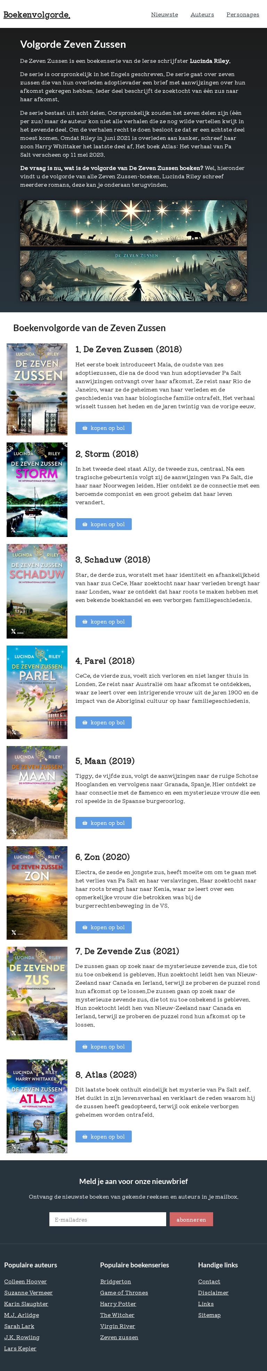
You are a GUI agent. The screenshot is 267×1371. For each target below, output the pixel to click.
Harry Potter (118, 1303)
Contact (209, 1281)
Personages (243, 14)
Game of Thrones (124, 1292)
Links (206, 1303)
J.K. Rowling (22, 1337)
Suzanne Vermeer (28, 1292)
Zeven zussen (119, 1337)
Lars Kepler (20, 1348)
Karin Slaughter (26, 1303)
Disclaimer (213, 1292)
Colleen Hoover (25, 1281)
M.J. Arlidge (21, 1314)
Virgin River (117, 1325)
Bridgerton (115, 1281)
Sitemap (209, 1314)
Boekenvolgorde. (36, 14)
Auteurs (202, 14)
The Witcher (117, 1314)
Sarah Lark (19, 1325)
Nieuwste (164, 14)
